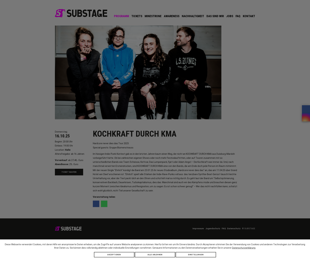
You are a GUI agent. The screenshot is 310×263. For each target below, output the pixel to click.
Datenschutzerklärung (243, 248)
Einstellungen (196, 255)
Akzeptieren (114, 255)
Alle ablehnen (155, 255)
